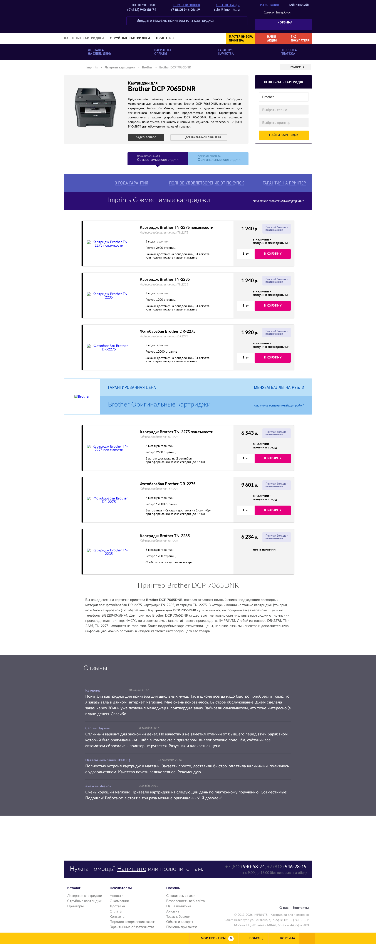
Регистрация (269, 5)
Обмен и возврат (179, 922)
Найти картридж (283, 135)
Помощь (257, 938)
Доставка (117, 906)
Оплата (116, 911)
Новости (116, 896)
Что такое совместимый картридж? (278, 201)
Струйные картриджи (130, 38)
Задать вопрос (146, 137)
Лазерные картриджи (84, 38)
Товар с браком (178, 916)
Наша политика (178, 906)
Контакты (117, 916)
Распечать (297, 67)
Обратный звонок (186, 5)
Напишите (131, 869)
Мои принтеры (213, 938)
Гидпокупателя (300, 38)
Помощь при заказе (182, 927)
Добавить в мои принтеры (203, 137)
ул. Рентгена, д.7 (228, 5)
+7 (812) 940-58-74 (141, 10)
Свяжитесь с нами (180, 896)
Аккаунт (172, 911)
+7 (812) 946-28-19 (185, 10)
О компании (119, 901)
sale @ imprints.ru (227, 9)
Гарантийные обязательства (132, 927)
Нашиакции (272, 38)
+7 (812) (245, 866)
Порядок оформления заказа (133, 922)
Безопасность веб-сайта (185, 901)
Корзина (284, 22)
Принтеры (165, 38)
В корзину (273, 253)
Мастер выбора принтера (241, 38)
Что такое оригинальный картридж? (278, 405)
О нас (284, 907)
